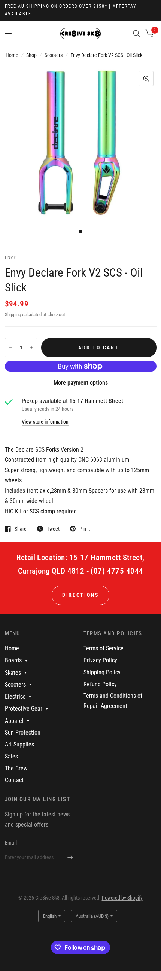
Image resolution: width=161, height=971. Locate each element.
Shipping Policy (102, 672)
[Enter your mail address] (70, 857)
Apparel (14, 720)
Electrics (15, 696)
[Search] (136, 34)
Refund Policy (100, 684)
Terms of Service (103, 648)
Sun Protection (22, 732)
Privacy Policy (100, 660)
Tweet (53, 528)
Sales (11, 756)
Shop (31, 55)
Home (12, 55)
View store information (45, 422)
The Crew (16, 768)
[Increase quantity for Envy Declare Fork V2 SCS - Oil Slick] (31, 347)
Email (11, 843)
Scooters (54, 55)
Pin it (84, 528)
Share (21, 528)
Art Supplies (19, 744)
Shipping (13, 314)
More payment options (81, 382)
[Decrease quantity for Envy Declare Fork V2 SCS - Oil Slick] (10, 347)
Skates (13, 672)
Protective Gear (23, 708)
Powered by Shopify (122, 898)
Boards (13, 660)
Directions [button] (80, 595)
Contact (14, 780)
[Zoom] (146, 78)
